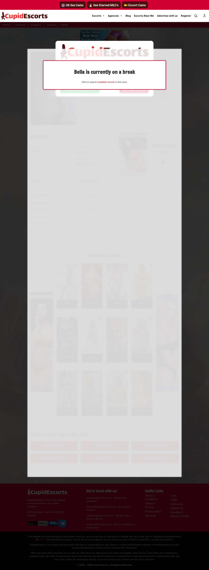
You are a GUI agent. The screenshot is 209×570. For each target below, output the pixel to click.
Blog (128, 15)
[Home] (24, 16)
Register (186, 15)
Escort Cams (137, 5)
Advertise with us (167, 15)
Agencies (113, 15)
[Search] (196, 16)
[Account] (204, 16)
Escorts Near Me (144, 15)
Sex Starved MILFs (106, 5)
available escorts (106, 82)
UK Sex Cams (74, 5)
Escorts (96, 15)
